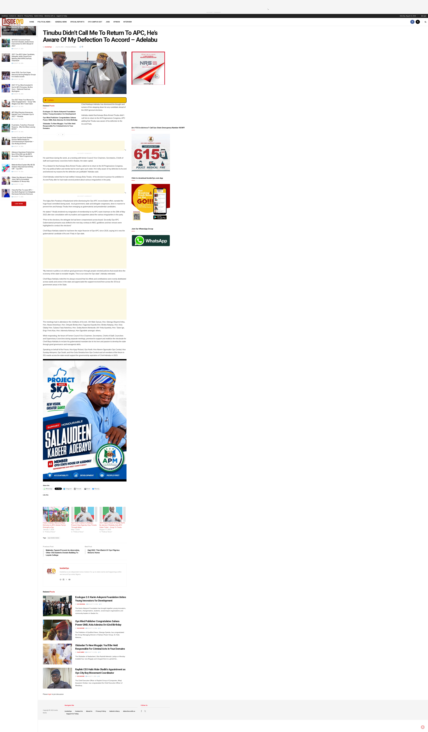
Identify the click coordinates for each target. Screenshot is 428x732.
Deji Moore (80, 628)
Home (31, 22)
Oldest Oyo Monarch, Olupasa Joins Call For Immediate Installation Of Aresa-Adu (22, 179)
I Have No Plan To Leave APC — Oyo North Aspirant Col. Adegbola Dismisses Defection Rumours (23, 192)
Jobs (108, 22)
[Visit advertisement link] (85, 420)
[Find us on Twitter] (418, 22)
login (49, 694)
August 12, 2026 (92, 628)
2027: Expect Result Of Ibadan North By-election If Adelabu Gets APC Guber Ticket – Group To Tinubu (112, 525)
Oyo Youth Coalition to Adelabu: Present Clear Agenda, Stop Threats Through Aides (84, 525)
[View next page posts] (62, 134)
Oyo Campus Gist (95, 22)
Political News (44, 22)
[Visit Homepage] (13, 22)
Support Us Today (62, 16)
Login (424, 16)
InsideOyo (5, 16)
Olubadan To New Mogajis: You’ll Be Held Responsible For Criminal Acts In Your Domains (59, 126)
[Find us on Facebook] (412, 22)
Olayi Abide (80, 652)
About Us (20, 16)
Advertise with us (49, 16)
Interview (127, 22)
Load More (19, 203)
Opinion (116, 22)
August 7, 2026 (91, 676)
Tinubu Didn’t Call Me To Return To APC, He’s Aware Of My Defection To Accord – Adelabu (18, 27)
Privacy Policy (28, 16)
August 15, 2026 (92, 604)
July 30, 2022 (59, 47)
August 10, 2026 (91, 652)
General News (61, 22)
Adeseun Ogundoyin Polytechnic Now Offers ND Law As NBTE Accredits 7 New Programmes (23, 154)
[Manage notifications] (423, 727)
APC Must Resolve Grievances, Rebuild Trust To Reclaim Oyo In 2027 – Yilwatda (23, 114)
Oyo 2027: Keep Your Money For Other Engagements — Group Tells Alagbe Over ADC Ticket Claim (24, 102)
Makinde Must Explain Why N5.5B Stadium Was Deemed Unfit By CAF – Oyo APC (23, 167)
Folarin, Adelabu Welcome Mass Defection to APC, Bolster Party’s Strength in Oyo (54, 525)
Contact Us (12, 16)
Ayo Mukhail (81, 604)
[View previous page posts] (58, 134)
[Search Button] (425, 22)
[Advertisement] (213, 5)
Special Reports (77, 22)
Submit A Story (38, 16)
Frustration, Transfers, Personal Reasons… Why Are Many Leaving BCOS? (23, 127)
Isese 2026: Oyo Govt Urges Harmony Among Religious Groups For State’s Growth (24, 74)
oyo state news (53, 538)
